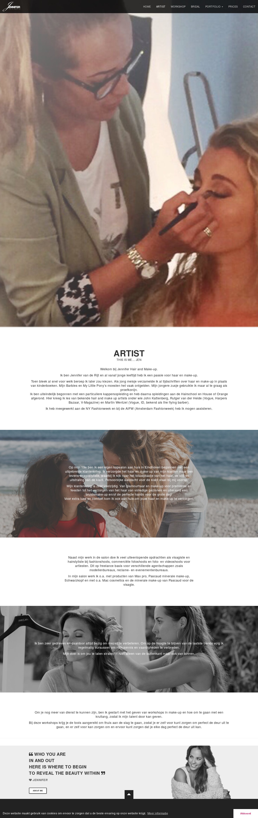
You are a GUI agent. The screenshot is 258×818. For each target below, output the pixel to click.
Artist (161, 6)
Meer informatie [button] (157, 813)
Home (147, 6)
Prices (233, 6)
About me (38, 790)
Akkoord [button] (245, 813)
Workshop (178, 6)
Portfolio (213, 6)
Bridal (195, 6)
